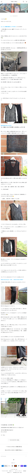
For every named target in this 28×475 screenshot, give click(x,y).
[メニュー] (1, 2)
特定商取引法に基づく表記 (17, 472)
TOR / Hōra (15, 469)
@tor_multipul (4, 431)
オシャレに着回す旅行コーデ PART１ (8, 26)
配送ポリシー (10, 472)
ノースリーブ (3, 224)
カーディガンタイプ (11, 270)
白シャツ (5, 259)
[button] (23, 2)
